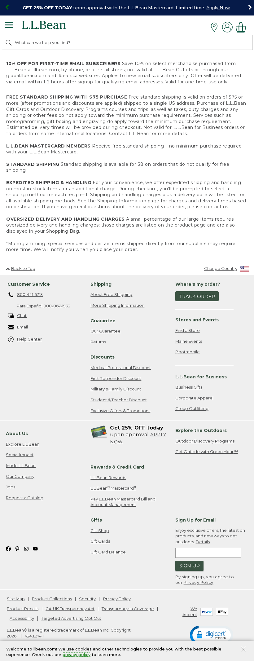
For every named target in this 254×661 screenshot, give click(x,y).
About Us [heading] (17, 433)
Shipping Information (121, 201)
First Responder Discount (115, 378)
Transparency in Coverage (128, 608)
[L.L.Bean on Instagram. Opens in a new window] (26, 548)
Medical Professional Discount (120, 367)
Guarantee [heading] (103, 321)
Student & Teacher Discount (118, 399)
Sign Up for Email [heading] (195, 520)
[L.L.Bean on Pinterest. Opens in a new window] (17, 548)
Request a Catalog (24, 497)
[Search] (9, 42)
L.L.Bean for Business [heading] (201, 377)
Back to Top (23, 268)
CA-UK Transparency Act (70, 608)
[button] (211, 634)
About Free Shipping (111, 294)
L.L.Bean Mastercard (113, 488)
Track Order (197, 296)
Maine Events (188, 341)
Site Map (16, 598)
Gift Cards (100, 541)
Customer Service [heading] (28, 284)
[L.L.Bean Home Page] (52, 27)
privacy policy (76, 654)
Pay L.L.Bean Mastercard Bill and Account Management (122, 501)
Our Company (20, 476)
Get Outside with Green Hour (206, 451)
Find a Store (187, 330)
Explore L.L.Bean (22, 444)
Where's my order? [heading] (197, 284)
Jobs (10, 486)
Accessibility (22, 618)
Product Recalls (22, 608)
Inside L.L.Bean (21, 465)
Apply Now (218, 8)
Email (22, 326)
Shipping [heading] (101, 284)
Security (87, 598)
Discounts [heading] (102, 357)
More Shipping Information (117, 305)
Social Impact (19, 454)
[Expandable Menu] (9, 25)
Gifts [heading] (96, 520)
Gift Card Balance (108, 551)
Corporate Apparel (194, 397)
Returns (98, 341)
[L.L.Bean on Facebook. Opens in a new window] (8, 548)
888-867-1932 (56, 305)
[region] (127, 7)
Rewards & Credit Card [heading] (117, 467)
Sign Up (189, 566)
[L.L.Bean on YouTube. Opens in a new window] (35, 548)
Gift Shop (99, 530)
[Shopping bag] (242, 27)
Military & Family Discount (115, 388)
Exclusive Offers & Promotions (120, 410)
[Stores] (215, 27)
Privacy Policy (198, 582)
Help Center (29, 339)
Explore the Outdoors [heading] (201, 430)
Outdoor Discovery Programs (204, 440)
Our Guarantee (105, 330)
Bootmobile (187, 351)
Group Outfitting (191, 408)
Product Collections (52, 598)
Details (203, 541)
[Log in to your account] (227, 27)
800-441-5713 (30, 294)
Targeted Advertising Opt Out (71, 618)
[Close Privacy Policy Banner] (243, 649)
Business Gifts (188, 387)
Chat (22, 315)
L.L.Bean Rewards (108, 477)
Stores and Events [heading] (197, 320)
